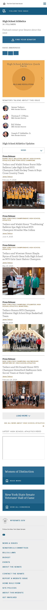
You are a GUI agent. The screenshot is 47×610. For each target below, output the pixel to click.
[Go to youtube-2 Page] (4, 534)
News (23, 150)
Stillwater (31, 304)
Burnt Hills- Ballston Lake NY (16, 159)
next (41, 78)
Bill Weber (16, 124)
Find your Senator (25, 40)
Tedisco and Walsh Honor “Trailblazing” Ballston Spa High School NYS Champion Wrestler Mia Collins (23, 227)
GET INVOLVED (10, 597)
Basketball (23, 306)
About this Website (13, 593)
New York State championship (15, 218)
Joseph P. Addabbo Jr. (21, 133)
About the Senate (12, 567)
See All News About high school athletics (24, 423)
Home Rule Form (11, 583)
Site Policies (9, 588)
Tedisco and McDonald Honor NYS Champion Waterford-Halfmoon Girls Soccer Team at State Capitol (22, 370)
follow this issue (18, 11)
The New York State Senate (15, 3)
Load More (21, 416)
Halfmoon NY (32, 361)
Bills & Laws (9, 553)
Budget (6, 557)
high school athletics (26, 363)
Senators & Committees (15, 548)
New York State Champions (23, 160)
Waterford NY (9, 363)
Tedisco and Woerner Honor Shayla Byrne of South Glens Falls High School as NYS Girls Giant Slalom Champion (23, 256)
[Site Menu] (44, 3)
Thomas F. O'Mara (19, 116)
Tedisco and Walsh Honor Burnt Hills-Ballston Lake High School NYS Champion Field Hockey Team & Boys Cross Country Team (22, 169)
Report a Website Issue (15, 578)
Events (6, 562)
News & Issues (10, 543)
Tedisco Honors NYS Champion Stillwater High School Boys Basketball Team (22, 313)
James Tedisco (17, 107)
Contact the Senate (13, 574)
